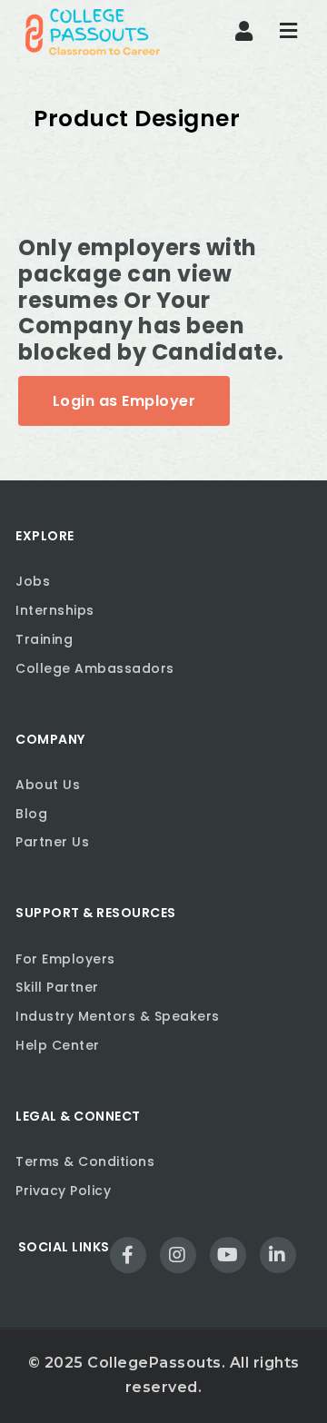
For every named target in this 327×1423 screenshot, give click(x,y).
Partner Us (52, 842)
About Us (47, 785)
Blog (31, 814)
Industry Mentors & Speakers (117, 1016)
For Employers (65, 959)
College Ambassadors (94, 668)
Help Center (57, 1045)
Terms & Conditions (84, 1161)
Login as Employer (124, 400)
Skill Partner (57, 987)
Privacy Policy (63, 1190)
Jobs (32, 581)
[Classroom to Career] (92, 32)
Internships (54, 610)
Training (44, 639)
